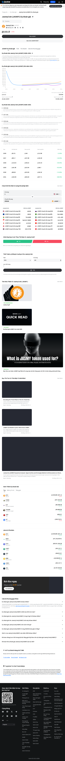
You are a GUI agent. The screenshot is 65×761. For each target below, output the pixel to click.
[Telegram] (20, 28)
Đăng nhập (46, 2)
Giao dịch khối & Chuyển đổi (37, 694)
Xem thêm (59, 185)
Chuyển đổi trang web (55, 6)
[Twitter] (18, 28)
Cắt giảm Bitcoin (58, 706)
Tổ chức (46, 694)
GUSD (23, 737)
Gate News (57, 694)
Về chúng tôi (25, 691)
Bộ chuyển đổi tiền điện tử (57, 737)
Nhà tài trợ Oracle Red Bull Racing (26, 702)
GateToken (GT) (26, 734)
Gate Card (35, 725)
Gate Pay (35, 722)
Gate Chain (25, 740)
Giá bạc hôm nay (58, 734)
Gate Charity (36, 735)
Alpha (34, 719)
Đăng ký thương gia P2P (48, 727)
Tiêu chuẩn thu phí (47, 704)
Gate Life (35, 727)
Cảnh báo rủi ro (26, 710)
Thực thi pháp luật (25, 743)
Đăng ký (53, 1)
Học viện (56, 691)
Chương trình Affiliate (47, 731)
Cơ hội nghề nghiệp (25, 694)
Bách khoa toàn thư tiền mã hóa (58, 699)
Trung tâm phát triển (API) (48, 718)
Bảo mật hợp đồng (47, 714)
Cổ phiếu (35, 716)
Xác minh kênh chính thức (47, 723)
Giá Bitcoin (57, 719)
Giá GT (56, 716)
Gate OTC (35, 733)
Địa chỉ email (14, 657)
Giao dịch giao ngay (36, 698)
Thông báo (46, 700)
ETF (34, 708)
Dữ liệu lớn (56, 711)
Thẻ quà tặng (36, 730)
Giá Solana (57, 727)
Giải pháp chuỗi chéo (47, 738)
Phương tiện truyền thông (25, 721)
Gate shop (35, 738)
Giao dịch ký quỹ (37, 702)
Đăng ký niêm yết (47, 710)
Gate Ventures (26, 750)
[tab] (8, 49)
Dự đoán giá (13, 12)
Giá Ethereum (57, 722)
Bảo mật (24, 732)
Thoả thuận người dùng (26, 706)
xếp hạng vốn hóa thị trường (22, 606)
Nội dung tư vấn (22, 657)
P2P (34, 691)
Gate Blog (57, 696)
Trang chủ (4, 12)
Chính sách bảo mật (26, 713)
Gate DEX (35, 741)
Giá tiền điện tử (58, 714)
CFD (34, 714)
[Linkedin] (23, 28)
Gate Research (58, 703)
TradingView (47, 734)
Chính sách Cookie (25, 717)
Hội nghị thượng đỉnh (26, 747)
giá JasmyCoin (53, 60)
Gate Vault (36, 743)
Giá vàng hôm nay (57, 730)
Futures (35, 711)
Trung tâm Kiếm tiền (37, 705)
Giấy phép (24, 729)
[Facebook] (15, 28)
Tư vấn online (6, 657)
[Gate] (6, 2)
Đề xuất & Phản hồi (47, 697)
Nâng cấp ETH (58, 708)
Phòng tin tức (25, 698)
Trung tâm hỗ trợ (48, 707)
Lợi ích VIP (46, 691)
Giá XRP (56, 724)
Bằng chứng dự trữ (26, 725)
